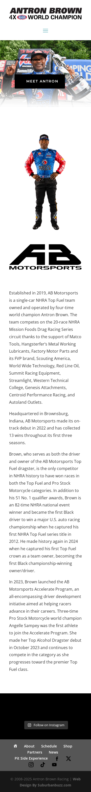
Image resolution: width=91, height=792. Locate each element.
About (29, 746)
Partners (34, 752)
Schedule (49, 746)
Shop (67, 746)
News (53, 752)
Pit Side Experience (31, 758)
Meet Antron (42, 81)
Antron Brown (27, 59)
